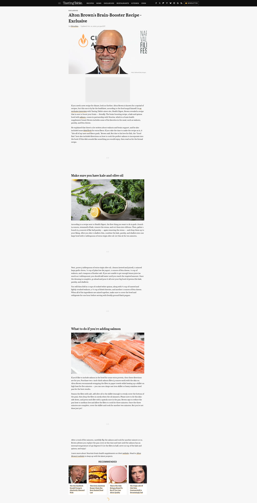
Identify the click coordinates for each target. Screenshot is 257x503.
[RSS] (181, 3)
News (98, 3)
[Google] (178, 3)
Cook (143, 3)
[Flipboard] (163, 3)
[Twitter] (160, 3)
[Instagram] (174, 3)
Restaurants (123, 3)
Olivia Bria (74, 26)
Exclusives (109, 3)
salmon (83, 117)
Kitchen (135, 3)
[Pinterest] (167, 3)
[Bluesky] (171, 3)
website (125, 453)
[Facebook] (156, 3)
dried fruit (87, 130)
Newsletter (193, 3)
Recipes (90, 3)
